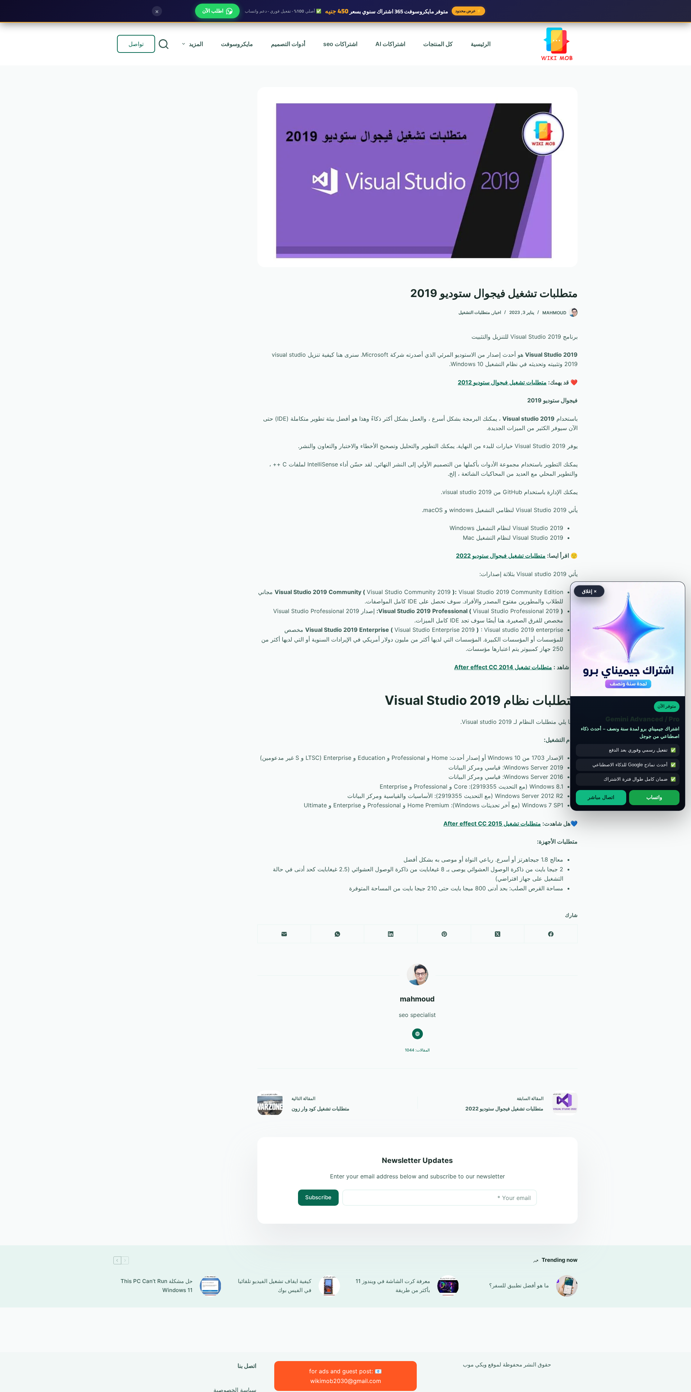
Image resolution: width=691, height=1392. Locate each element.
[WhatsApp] (337, 934)
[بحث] (163, 44)
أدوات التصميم (288, 43)
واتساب (654, 797)
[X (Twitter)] (497, 934)
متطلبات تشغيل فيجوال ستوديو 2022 (501, 555)
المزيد (196, 43)
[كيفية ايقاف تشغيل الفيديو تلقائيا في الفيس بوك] (329, 1286)
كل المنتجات (438, 43)
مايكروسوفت (237, 43)
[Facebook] (550, 934)
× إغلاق (589, 591)
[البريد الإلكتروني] (284, 934)
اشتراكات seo (340, 43)
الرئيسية (481, 43)
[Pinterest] (443, 934)
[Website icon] (417, 1033)
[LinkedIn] (390, 934)
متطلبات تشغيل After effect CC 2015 (492, 823)
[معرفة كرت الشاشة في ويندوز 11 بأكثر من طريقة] (448, 1286)
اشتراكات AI (390, 43)
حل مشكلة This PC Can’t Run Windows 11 (157, 1285)
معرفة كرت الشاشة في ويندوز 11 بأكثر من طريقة (393, 1285)
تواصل (136, 43)
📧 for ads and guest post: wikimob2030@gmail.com (345, 1376)
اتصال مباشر (601, 797)
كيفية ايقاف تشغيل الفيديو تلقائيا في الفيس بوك (274, 1285)
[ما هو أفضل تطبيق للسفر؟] (567, 1286)
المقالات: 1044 (417, 1050)
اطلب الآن (212, 10)
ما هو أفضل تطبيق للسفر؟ (519, 1285)
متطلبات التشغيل (474, 312)
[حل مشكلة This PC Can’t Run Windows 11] (210, 1286)
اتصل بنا (247, 1365)
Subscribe (318, 1197)
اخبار (496, 312)
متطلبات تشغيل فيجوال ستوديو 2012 (502, 382)
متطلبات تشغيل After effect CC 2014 (503, 667)
